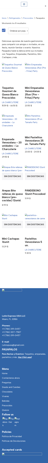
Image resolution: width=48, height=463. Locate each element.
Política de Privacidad (12, 436)
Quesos (5, 410)
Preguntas (6, 382)
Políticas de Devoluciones (13, 441)
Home (4, 373)
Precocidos (28, 18)
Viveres (5, 396)
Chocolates (7, 392)
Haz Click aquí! (25, 357)
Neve (9, 460)
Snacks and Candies (11, 387)
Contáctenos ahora (11, 378)
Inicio (4, 18)
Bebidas (5, 401)
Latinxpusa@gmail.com (13, 345)
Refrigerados (15, 18)
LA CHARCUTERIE (10, 102)
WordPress (36, 460)
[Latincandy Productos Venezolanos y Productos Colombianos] (4, 4)
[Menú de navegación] (24, 4)
